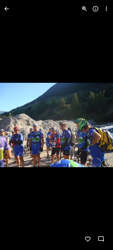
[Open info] (95, 8)
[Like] (87, 239)
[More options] (106, 8)
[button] (15, 125)
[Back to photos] (6, 8)
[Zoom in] (84, 8)
